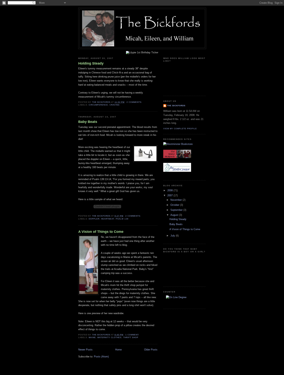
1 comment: (132, 335)
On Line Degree (176, 302)
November (176, 199)
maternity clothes (109, 337)
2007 (170, 195)
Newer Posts (85, 349)
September (176, 209)
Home (118, 349)
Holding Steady (91, 63)
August (174, 214)
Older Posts (150, 349)
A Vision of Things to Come (100, 232)
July (173, 235)
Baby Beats (87, 122)
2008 (170, 190)
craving (115, 105)
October (175, 204)
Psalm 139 (122, 219)
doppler (94, 219)
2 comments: (135, 102)
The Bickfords (176, 106)
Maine (92, 337)
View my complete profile (180, 129)
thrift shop (130, 337)
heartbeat (107, 219)
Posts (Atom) (101, 356)
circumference (98, 105)
